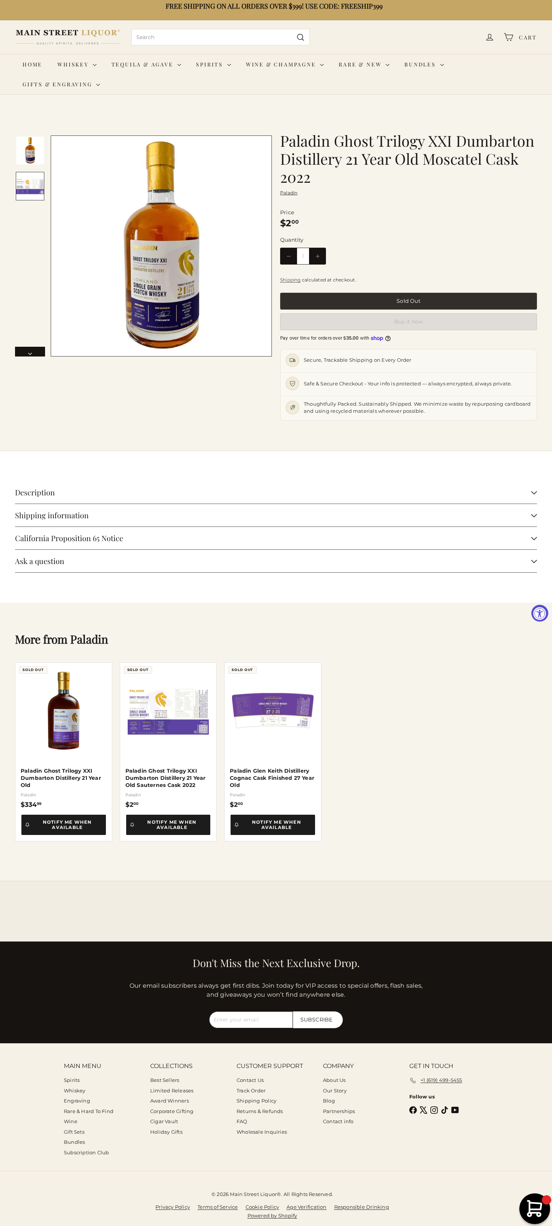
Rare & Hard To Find (88, 1111)
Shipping (290, 280)
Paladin (89, 639)
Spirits (210, 64)
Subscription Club (86, 1152)
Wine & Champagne (282, 64)
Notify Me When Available (67, 824)
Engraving (77, 1101)
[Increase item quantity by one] (317, 256)
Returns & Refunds (260, 1111)
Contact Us (250, 1080)
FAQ (242, 1121)
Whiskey (73, 64)
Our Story (335, 1091)
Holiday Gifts (166, 1132)
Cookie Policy (262, 1207)
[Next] (30, 352)
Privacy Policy (172, 1207)
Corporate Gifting (172, 1111)
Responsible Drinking (361, 1207)
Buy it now (408, 321)
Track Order (251, 1091)
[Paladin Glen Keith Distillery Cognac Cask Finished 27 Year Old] (273, 735)
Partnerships (339, 1111)
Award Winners (169, 1101)
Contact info (338, 1121)
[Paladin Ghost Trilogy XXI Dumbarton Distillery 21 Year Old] (63, 735)
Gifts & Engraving (58, 84)
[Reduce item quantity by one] (288, 256)
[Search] (300, 37)
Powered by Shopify (272, 1215)
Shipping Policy (256, 1101)
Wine (70, 1121)
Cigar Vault (164, 1121)
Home (32, 64)
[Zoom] (161, 246)
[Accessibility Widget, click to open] (539, 613)
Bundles (421, 64)
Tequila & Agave (144, 64)
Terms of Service (218, 1207)
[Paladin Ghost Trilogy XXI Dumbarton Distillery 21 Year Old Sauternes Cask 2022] (168, 735)
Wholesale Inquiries (262, 1132)
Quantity (292, 239)
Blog (329, 1101)
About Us (334, 1080)
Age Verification (306, 1207)
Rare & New (361, 64)
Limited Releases (171, 1091)
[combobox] (220, 37)
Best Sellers (164, 1080)
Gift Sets (74, 1132)
